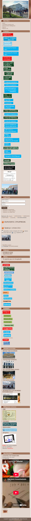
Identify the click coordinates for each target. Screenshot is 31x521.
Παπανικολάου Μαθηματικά (8, 25)
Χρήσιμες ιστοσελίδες (13, 228)
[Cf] (7, 145)
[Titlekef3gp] (11, 55)
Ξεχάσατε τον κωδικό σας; (9, 212)
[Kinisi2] (6, 296)
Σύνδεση (4, 207)
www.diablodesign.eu (18, 519)
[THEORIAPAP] (7, 71)
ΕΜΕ (4, 409)
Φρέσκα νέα (5, 28)
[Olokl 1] (13, 158)
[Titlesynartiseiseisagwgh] (7, 80)
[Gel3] (15, 9)
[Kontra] (10, 40)
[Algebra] (6, 266)
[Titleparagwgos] (10, 119)
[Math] (9, 431)
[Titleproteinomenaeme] (9, 170)
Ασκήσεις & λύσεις (8, 337)
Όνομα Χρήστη (5, 199)
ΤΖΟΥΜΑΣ (6, 421)
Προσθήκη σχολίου (7, 245)
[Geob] (7, 329)
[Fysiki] (5, 293)
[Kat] (6, 313)
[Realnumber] (9, 270)
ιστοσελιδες (12, 217)
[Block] (11, 403)
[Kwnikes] (7, 323)
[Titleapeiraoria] (9, 104)
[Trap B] (8, 326)
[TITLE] (7, 60)
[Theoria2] (9, 75)
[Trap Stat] (7, 45)
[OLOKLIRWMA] (11, 149)
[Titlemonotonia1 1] (11, 93)
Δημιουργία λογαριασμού (8, 209)
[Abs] (8, 281)
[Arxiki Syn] (7, 153)
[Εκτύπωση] (12, 232)
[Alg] (5, 340)
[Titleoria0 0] (9, 101)
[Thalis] (7, 333)
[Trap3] (7, 161)
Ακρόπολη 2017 (7, 254)
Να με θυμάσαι (5, 206)
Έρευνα (4, 27)
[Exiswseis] (9, 290)
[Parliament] (8, 358)
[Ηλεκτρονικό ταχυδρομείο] (15, 232)
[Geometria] (7, 302)
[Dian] (7, 317)
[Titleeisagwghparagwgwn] (11, 122)
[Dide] (8, 378)
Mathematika (6, 427)
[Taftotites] (9, 273)
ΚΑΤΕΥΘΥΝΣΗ (17, 216)
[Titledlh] (12, 142)
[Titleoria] (7, 97)
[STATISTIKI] (7, 36)
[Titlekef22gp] (11, 50)
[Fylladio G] (8, 66)
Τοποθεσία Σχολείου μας (8, 24)
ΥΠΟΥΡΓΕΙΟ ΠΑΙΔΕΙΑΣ (10, 359)
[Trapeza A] (8, 283)
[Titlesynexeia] (10, 112)
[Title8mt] (11, 132)
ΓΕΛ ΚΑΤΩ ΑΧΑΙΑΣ (13, 246)
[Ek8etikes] (6, 344)
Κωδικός (3, 202)
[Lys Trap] (8, 287)
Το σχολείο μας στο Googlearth (12, 259)
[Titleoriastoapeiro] (9, 108)
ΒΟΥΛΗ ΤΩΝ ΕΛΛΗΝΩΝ (10, 351)
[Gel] (6, 240)
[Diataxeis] (8, 276)
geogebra (6, 432)
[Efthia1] (8, 320)
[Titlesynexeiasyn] (11, 115)
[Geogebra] (9, 444)
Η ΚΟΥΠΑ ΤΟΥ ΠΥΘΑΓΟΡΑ (11, 455)
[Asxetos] (5, 513)
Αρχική (10, 216)
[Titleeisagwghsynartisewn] (11, 82)
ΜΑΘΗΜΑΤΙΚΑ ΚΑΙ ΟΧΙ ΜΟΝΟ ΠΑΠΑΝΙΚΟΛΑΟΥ (11, 391)
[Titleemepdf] (9, 181)
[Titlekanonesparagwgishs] (11, 127)
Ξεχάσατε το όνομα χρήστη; (9, 210)
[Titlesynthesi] (11, 86)
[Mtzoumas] (9, 425)
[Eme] (9, 420)
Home (3, 23)
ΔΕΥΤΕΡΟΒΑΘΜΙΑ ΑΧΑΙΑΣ (11, 369)
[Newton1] (7, 299)
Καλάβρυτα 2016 (8, 252)
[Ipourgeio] (8, 368)
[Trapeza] (7, 305)
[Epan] (9, 164)
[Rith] (7, 137)
